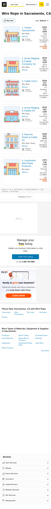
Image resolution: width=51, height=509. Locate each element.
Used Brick (39, 343)
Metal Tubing (23, 335)
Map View (10, 21)
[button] (47, 4)
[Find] (41, 4)
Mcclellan (43, 312)
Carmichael (6, 312)
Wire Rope (25, 34)
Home (4, 189)
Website (25, 36)
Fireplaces (6, 335)
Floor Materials (7, 338)
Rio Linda (30, 312)
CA (10, 189)
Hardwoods (6, 343)
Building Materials (31, 189)
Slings (32, 143)
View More (45, 351)
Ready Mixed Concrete (23, 339)
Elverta (4, 317)
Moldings (38, 338)
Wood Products (7, 348)
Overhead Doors (41, 335)
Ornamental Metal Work (25, 344)
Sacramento (18, 189)
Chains (38, 143)
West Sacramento (19, 313)
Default (43, 21)
